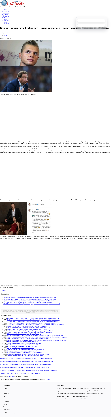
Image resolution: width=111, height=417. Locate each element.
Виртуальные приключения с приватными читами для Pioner (45, 310)
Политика (6, 401)
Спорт (5, 35)
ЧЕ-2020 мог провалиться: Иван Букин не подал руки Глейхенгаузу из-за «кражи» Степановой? (31, 304)
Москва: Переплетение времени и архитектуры (41, 311)
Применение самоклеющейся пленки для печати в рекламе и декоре (17, 311)
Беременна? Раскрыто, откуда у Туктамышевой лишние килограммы (27, 338)
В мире (5, 388)
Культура (6, 393)
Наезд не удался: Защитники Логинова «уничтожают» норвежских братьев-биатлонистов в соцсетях (37, 337)
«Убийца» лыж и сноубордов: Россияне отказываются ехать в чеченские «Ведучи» (27, 302)
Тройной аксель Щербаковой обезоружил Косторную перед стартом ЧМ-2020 (30, 331)
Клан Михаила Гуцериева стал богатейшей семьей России (24, 345)
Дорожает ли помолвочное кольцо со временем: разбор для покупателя (18, 310)
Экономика (6, 409)
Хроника (11, 376)
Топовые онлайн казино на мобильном (68, 399)
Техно (5, 407)
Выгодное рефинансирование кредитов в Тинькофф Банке (24, 352)
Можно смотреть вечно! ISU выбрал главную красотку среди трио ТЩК (28, 327)
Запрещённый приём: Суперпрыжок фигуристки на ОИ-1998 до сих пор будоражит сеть (29, 297)
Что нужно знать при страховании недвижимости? (22, 351)
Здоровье (6, 391)
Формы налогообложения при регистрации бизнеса (22, 341)
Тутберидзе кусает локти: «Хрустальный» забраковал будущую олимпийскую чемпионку (29, 299)
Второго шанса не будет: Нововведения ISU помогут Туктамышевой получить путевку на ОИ (35, 335)
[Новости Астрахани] (12, 5)
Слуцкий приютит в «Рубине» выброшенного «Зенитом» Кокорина (27, 326)
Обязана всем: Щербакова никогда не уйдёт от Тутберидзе (24, 334)
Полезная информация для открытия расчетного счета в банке (25, 349)
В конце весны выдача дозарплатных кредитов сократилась (24, 343)
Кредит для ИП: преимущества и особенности (20, 348)
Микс (5, 396)
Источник (3, 290)
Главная (5, 32)
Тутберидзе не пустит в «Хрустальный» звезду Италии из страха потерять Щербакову (28, 300)
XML (48, 379)
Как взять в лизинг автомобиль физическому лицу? (22, 346)
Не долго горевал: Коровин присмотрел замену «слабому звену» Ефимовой (29, 332)
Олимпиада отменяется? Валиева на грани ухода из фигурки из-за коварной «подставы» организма (36, 340)
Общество (6, 399)
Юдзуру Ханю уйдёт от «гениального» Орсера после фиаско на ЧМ (27, 329)
